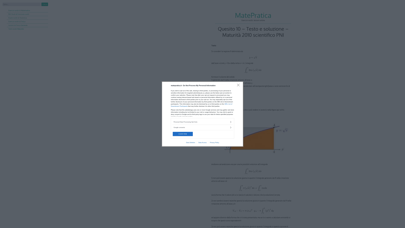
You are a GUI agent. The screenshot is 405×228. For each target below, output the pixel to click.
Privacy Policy (214, 142)
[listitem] (202, 122)
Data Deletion (190, 142)
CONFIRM (183, 134)
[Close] (239, 86)
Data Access (202, 142)
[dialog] (202, 114)
